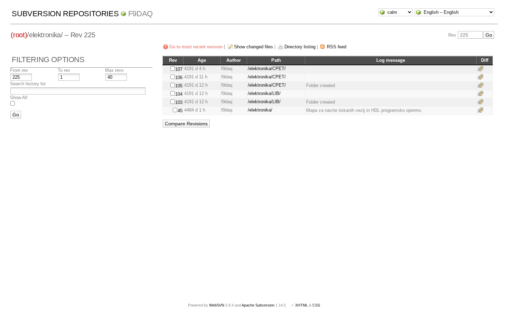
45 (180, 110)
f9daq (140, 13)
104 (178, 94)
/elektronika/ (260, 110)
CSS (316, 305)
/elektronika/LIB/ (264, 93)
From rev (19, 70)
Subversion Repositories (65, 13)
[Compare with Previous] (481, 68)
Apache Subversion (258, 305)
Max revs (114, 70)
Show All (18, 97)
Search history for (28, 83)
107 (178, 69)
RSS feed (336, 46)
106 (178, 77)
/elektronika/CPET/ (267, 68)
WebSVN (216, 305)
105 (178, 85)
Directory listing (300, 46)
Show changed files (253, 46)
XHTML (301, 305)
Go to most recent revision (196, 46)
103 (178, 102)
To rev (64, 70)
